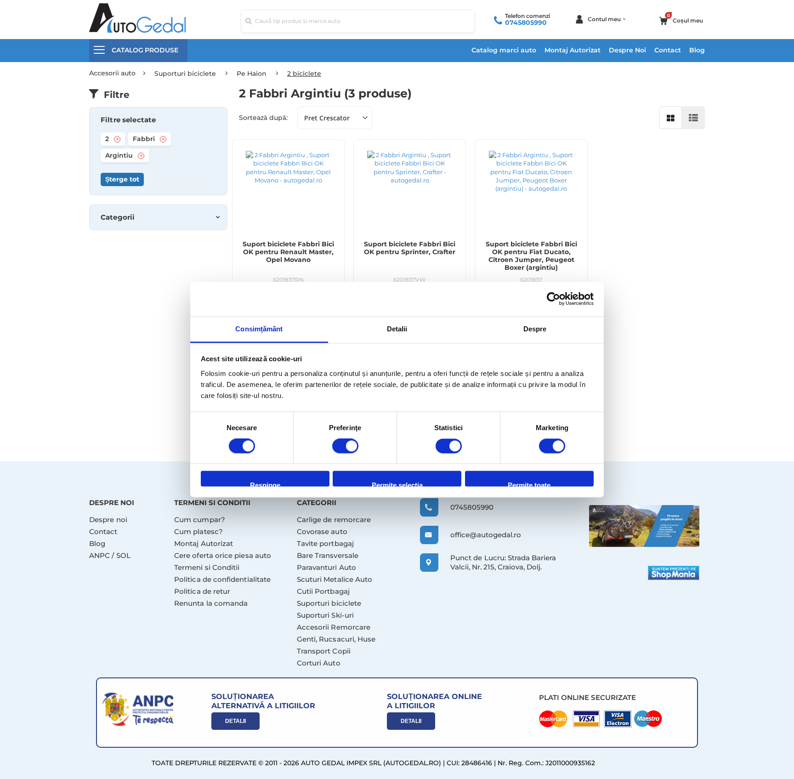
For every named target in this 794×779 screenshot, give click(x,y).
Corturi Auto (318, 663)
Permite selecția (397, 484)
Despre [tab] (535, 329)
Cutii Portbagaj (323, 591)
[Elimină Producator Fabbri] (163, 139)
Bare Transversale (327, 555)
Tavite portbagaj (325, 543)
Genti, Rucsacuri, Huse (336, 639)
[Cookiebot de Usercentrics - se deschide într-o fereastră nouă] (553, 299)
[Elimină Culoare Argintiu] (141, 156)
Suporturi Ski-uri (325, 615)
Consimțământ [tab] (259, 329)
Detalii (235, 721)
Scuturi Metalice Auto (335, 579)
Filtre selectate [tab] (128, 120)
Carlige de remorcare (334, 519)
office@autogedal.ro (477, 534)
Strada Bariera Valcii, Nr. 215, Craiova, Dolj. (503, 562)
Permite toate (529, 484)
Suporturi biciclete (329, 603)
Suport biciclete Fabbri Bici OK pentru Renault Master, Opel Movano (288, 252)
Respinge (265, 484)
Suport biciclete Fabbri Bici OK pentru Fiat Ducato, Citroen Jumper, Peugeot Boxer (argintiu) (531, 256)
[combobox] (358, 21)
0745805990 (526, 22)
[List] (693, 117)
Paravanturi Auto (326, 567)
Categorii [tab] (118, 217)
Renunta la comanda (211, 603)
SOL (123, 555)
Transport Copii (324, 651)
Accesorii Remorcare (333, 627)
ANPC (99, 555)
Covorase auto (322, 531)
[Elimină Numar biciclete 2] (117, 139)
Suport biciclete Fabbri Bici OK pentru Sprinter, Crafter (409, 248)
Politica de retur (202, 591)
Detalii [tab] (397, 329)
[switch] (345, 446)
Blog (697, 50)
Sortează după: (263, 118)
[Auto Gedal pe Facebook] (644, 526)
